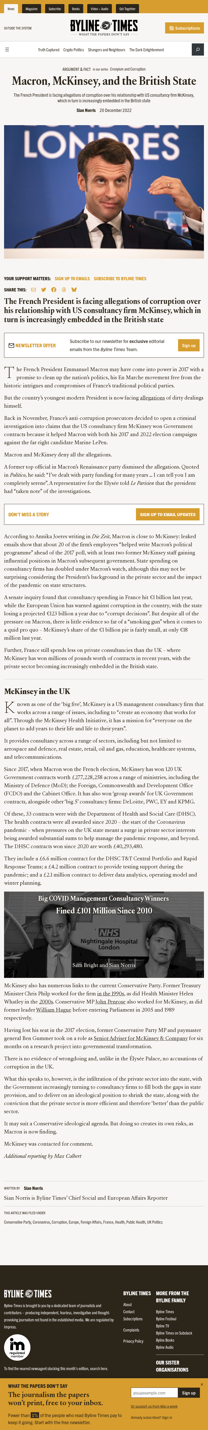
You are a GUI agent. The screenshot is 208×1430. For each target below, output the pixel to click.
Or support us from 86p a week (154, 1406)
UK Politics (155, 1221)
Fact (87, 69)
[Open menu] (7, 49)
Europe (74, 1221)
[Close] (202, 1384)
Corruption (59, 1221)
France (108, 1221)
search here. (99, 1368)
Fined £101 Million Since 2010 (104, 911)
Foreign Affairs (91, 1221)
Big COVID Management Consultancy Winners (104, 899)
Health (120, 1221)
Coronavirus (41, 1221)
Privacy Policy (133, 1340)
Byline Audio (165, 1347)
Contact (128, 1311)
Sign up (189, 345)
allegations (152, 398)
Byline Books (165, 1339)
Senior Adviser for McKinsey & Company (141, 1038)
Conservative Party (17, 1221)
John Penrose (110, 1002)
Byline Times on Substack (174, 1332)
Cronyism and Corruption (128, 68)
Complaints (131, 1329)
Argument (70, 69)
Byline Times (165, 1311)
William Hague (53, 1010)
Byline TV (162, 1325)
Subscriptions (187, 27)
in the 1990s (110, 994)
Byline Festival (166, 1318)
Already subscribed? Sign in (151, 1417)
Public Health (135, 1221)
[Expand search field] (198, 49)
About (127, 1304)
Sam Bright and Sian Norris (104, 965)
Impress (10, 1326)
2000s (46, 1002)
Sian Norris (86, 110)
